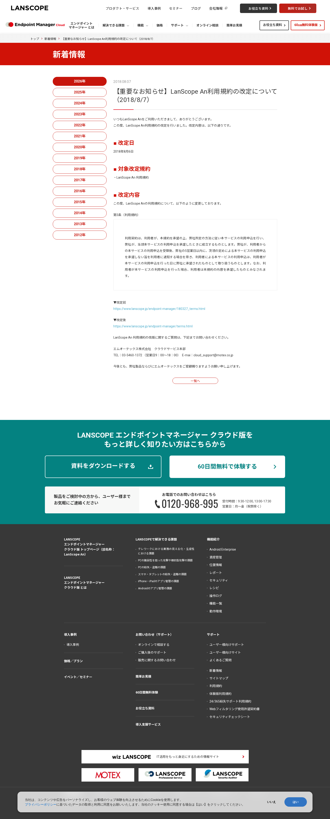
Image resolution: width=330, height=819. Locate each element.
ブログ (196, 8)
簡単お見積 (143, 676)
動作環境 (215, 611)
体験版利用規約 (220, 694)
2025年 (80, 92)
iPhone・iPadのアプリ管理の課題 (158, 581)
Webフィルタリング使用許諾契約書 (234, 709)
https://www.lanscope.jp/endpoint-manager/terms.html (153, 326)
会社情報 (216, 8)
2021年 (80, 136)
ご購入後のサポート (152, 652)
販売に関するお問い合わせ (157, 660)
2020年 (80, 147)
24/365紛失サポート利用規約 (230, 701)
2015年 (80, 202)
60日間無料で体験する (227, 466)
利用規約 (215, 686)
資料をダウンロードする (103, 465)
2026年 (80, 81)
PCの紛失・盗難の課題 (152, 567)
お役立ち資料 (272, 25)
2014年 (80, 213)
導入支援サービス (148, 724)
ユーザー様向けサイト (225, 652)
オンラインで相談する (153, 644)
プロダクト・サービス (122, 8)
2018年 (80, 169)
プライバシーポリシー (40, 804)
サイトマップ (218, 678)
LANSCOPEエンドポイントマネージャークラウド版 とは (84, 582)
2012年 (80, 235)
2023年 (80, 114)
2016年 (80, 191)
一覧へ (195, 381)
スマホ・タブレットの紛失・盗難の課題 (162, 574)
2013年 (80, 224)
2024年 (80, 103)
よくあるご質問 (220, 660)
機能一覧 (215, 603)
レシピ (214, 588)
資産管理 (215, 557)
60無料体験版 (306, 25)
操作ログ (215, 596)
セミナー (176, 8)
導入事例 (154, 8)
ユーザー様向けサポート (226, 644)
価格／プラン (73, 661)
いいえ (271, 802)
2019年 (80, 158)
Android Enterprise (222, 549)
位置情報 (215, 565)
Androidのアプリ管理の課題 (155, 588)
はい (296, 802)
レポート (215, 573)
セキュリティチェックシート (229, 717)
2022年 (80, 125)
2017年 (80, 180)
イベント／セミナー (78, 676)
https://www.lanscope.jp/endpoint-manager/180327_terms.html (159, 309)
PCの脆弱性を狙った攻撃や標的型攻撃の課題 (165, 560)
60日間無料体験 (147, 692)
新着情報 (50, 39)
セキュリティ (218, 580)
